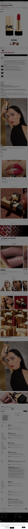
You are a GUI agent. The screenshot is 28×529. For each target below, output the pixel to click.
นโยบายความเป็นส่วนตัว (6, 526)
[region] (14, 525)
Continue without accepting (24, 523)
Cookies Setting (7, 527)
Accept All (12, 527)
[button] (23, 527)
